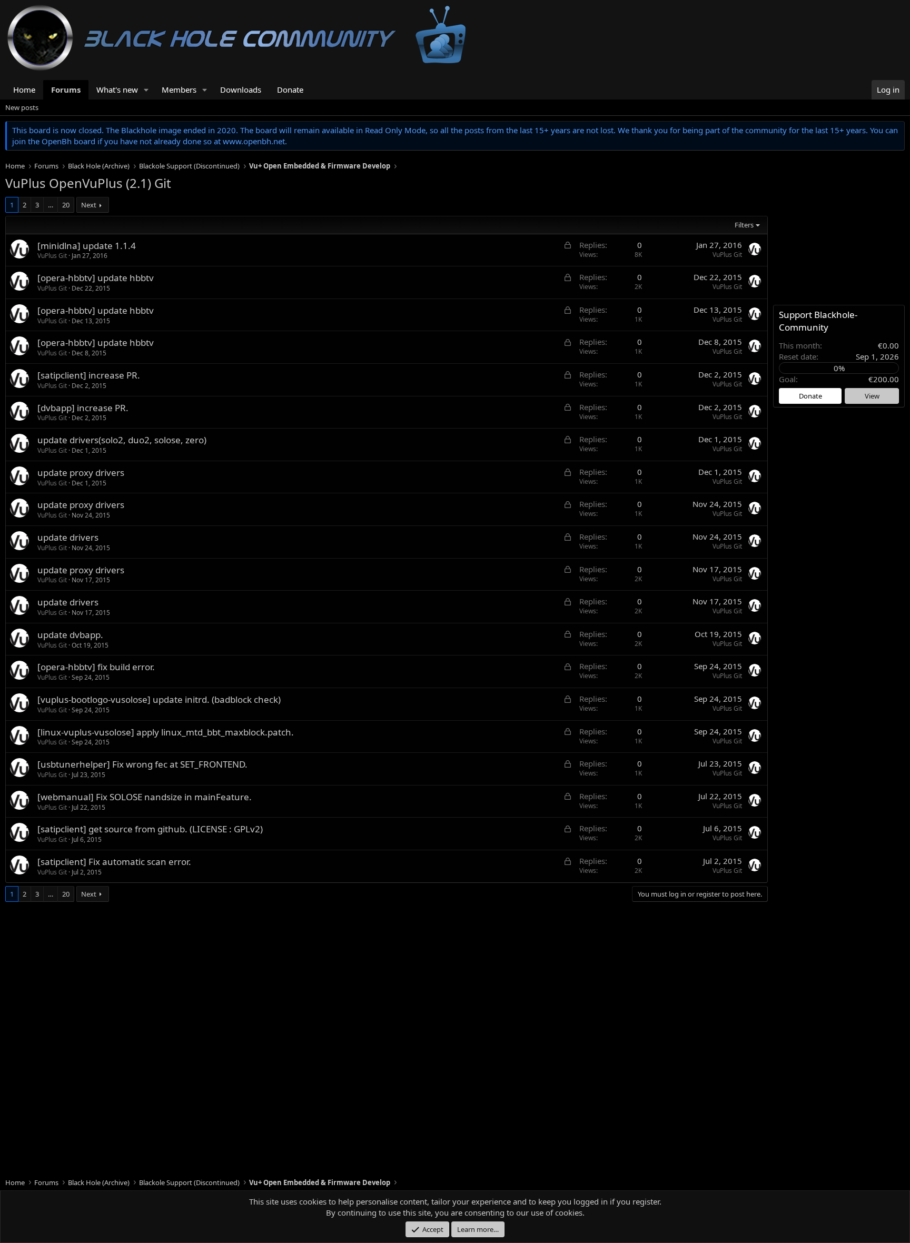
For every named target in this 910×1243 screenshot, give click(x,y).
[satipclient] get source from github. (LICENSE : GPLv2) (150, 829)
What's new (117, 89)
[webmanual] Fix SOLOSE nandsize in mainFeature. (144, 797)
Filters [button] (744, 225)
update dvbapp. (70, 635)
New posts (21, 107)
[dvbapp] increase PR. (82, 408)
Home (24, 89)
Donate (290, 89)
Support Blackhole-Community (818, 321)
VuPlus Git (52, 255)
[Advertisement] (321, 987)
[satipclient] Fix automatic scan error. (114, 862)
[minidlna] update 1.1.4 (86, 246)
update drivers (67, 537)
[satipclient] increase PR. (88, 375)
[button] (146, 90)
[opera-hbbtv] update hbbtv (95, 278)
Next (88, 205)
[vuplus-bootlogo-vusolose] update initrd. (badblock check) (159, 699)
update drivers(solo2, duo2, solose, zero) (121, 440)
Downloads (240, 89)
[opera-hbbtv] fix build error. (96, 667)
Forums (66, 89)
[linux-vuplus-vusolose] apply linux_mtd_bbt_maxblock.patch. (165, 732)
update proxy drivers (80, 472)
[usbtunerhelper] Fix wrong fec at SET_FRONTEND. (142, 764)
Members (179, 89)
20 (66, 205)
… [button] (50, 205)
